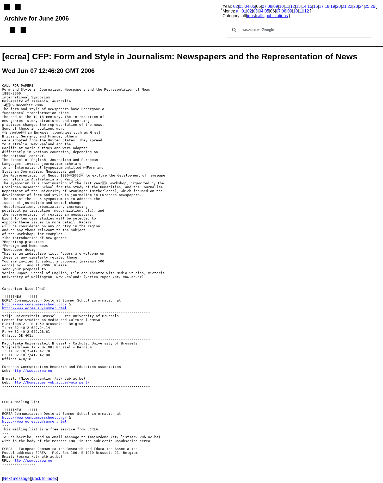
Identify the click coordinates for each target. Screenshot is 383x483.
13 (298, 6)
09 (275, 6)
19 (332, 6)
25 (367, 6)
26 (372, 6)
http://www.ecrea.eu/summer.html (34, 308)
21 (344, 6)
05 (252, 6)
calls (260, 16)
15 (309, 6)
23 (355, 6)
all (238, 11)
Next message (16, 478)
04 (247, 6)
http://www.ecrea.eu (32, 371)
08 (270, 6)
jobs (251, 16)
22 (350, 6)
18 (327, 6)
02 (235, 6)
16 (315, 6)
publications (276, 16)
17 (321, 6)
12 (292, 6)
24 (361, 6)
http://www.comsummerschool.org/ (34, 304)
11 (287, 6)
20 (338, 6)
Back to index (44, 478)
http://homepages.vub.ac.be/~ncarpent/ (51, 382)
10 (281, 6)
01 (244, 11)
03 (241, 6)
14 (304, 6)
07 (264, 6)
